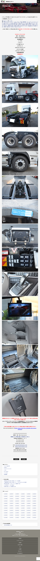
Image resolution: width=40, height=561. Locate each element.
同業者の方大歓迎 (10, 25)
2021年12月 (17, 515)
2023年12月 (17, 505)
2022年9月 (34, 510)
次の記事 (23, 459)
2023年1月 (11, 510)
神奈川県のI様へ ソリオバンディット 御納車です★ (12, 483)
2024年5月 (22, 503)
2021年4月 (28, 517)
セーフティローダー (7, 22)
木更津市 (18, 25)
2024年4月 (28, 503)
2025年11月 (23, 496)
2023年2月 (5, 510)
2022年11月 (23, 510)
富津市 (33, 24)
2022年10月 (28, 510)
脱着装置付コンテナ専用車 (32, 25)
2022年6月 (17, 512)
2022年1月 (11, 515)
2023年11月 (23, 505)
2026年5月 (22, 493)
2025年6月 (17, 498)
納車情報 (5, 474)
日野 (21, 22)
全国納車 (29, 23)
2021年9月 (34, 515)
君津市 (5, 26)
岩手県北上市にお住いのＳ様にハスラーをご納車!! (12, 480)
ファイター (33, 23)
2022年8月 (5, 512)
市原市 (27, 23)
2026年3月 (34, 493)
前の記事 (16, 459)
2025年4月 (28, 498)
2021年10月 (28, 515)
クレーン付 (24, 22)
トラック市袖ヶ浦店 (12, 23)
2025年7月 (11, 498)
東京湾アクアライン (11, 24)
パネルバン (5, 24)
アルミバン (23, 23)
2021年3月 (34, 517)
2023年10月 (28, 505)
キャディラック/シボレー (8, 468)
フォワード (17, 23)
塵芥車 (20, 23)
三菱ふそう (5, 25)
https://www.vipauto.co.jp (21, 446)
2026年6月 (17, 493)
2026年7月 (11, 493)
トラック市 (10, 20)
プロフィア (12, 26)
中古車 (21, 21)
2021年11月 (23, 515)
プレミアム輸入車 (7, 465)
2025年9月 (34, 496)
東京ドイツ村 (27, 24)
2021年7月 (11, 517)
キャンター (26, 25)
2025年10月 (28, 496)
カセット (18, 21)
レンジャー (11, 22)
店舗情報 (20, 538)
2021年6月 (17, 517)
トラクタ (19, 26)
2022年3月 (34, 512)
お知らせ (5, 467)
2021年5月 (22, 517)
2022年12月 (17, 510)
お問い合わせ (20, 551)
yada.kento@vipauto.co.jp (21, 445)
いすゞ (28, 21)
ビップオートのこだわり (20, 540)
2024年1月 (11, 505)
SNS (20, 546)
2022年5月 (22, 512)
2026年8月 (5, 493)
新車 (29, 22)
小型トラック (22, 25)
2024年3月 (34, 503)
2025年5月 (22, 498)
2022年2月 (5, 515)
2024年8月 (5, 503)
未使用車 (23, 24)
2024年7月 (11, 503)
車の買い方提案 (20, 544)
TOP (2, 9)
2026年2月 (5, 496)
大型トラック (19, 24)
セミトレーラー (33, 22)
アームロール (11, 21)
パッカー (7, 23)
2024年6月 (17, 503)
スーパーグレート (34, 21)
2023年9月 (34, 505)
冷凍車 (15, 25)
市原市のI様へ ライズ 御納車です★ (10, 486)
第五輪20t (15, 22)
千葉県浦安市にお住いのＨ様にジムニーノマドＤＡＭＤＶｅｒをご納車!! (15, 482)
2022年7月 (11, 512)
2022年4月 (28, 512)
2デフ (30, 21)
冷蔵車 (4, 23)
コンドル (7, 21)
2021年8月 (5, 517)
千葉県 (4, 21)
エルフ (31, 24)
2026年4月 (28, 493)
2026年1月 (11, 496)
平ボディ (19, 22)
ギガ (27, 22)
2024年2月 (5, 505)
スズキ (5, 470)
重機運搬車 (24, 21)
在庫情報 (20, 542)
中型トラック (8, 26)
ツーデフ (15, 21)
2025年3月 (34, 498)
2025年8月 (5, 498)
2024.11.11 (5, 20)
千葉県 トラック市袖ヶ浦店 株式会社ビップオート (20, 436)
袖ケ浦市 (15, 24)
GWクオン (16, 26)
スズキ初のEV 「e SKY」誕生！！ (9, 485)
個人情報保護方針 (20, 553)
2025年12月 (17, 496)
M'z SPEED (6, 471)
